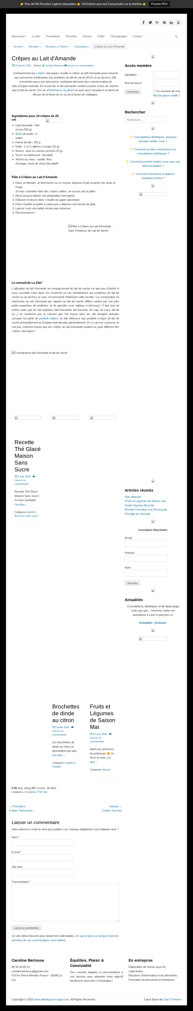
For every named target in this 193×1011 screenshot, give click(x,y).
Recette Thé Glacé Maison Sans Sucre (28, 456)
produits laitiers (48, 318)
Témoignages (118, 36)
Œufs (19, 133)
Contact (137, 36)
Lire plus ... (21, 504)
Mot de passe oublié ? (166, 95)
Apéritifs (31, 512)
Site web (17, 866)
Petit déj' (42, 792)
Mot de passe (133, 83)
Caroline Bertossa (54, 65)
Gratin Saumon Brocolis (139, 505)
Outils (101, 36)
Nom (16, 837)
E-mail (16, 852)
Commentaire (21, 881)
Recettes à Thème (57, 46)
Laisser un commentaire (80, 65)
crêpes (41, 73)
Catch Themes (172, 999)
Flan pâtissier (133, 496)
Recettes (71, 36)
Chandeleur (82, 46)
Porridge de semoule (137, 513)
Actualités (145, 622)
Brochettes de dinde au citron (65, 713)
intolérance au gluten (61, 90)
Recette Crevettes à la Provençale (146, 509)
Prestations (53, 36)
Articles (87, 36)
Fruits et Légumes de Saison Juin (145, 501)
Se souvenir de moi (168, 91)
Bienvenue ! (19, 36)
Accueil (19, 46)
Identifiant (130, 74)
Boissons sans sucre (26, 515)
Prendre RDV (159, 3)
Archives (161, 622)
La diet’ (36, 36)
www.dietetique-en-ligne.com (51, 999)
